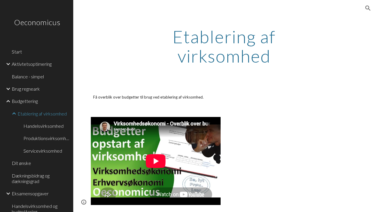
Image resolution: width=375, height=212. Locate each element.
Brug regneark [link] (26, 89)
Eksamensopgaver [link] (30, 193)
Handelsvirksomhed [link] (43, 126)
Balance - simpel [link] (28, 76)
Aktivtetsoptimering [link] (32, 64)
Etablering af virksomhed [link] (42, 113)
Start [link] (17, 51)
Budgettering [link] (25, 101)
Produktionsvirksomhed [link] (46, 138)
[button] (368, 8)
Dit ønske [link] (21, 163)
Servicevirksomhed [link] (42, 151)
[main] (224, 46)
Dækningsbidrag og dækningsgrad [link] (31, 178)
